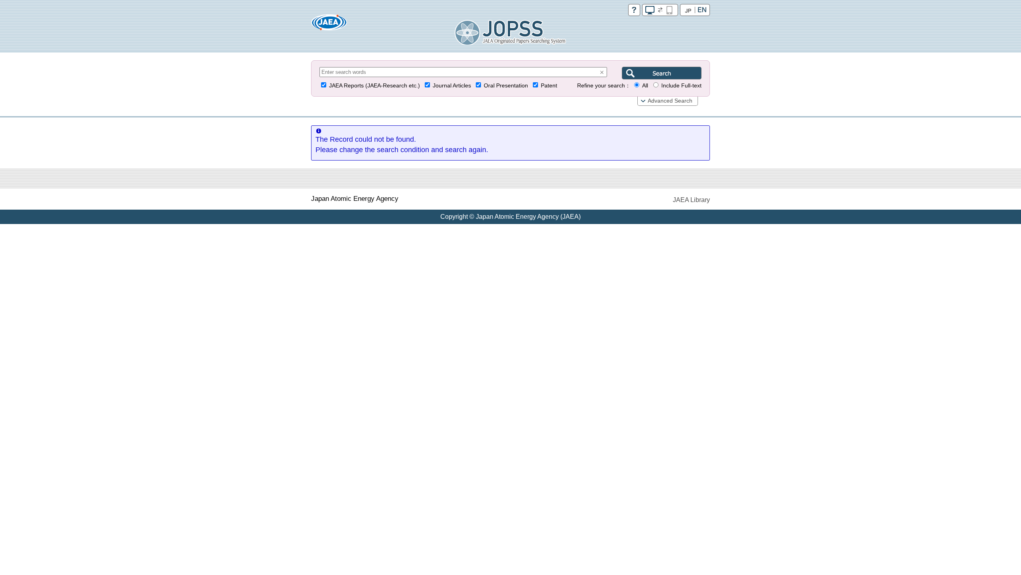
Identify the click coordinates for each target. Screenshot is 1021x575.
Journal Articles (452, 86)
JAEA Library (691, 199)
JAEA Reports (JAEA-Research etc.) (374, 86)
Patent (549, 86)
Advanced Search (670, 101)
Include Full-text (681, 86)
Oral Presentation (506, 86)
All (645, 86)
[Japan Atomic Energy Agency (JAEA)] (329, 25)
